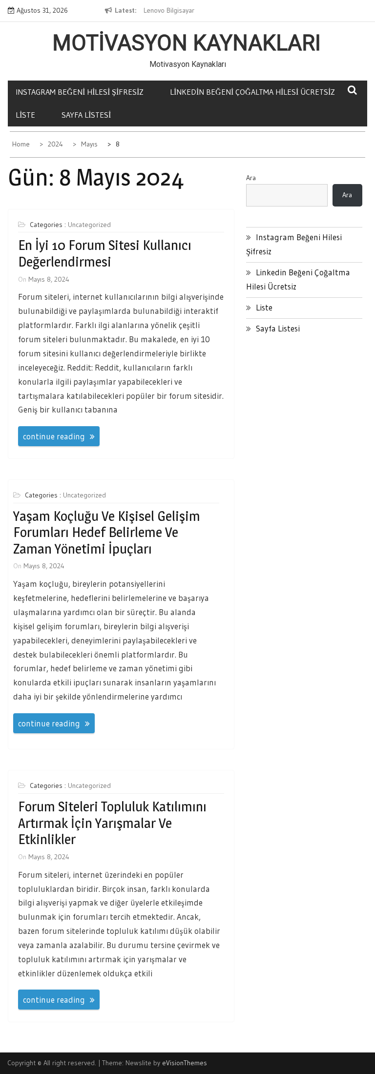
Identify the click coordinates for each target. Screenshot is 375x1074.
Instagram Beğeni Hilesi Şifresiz (80, 92)
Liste (25, 115)
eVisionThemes (184, 1062)
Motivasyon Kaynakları (186, 43)
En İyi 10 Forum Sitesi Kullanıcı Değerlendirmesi (104, 253)
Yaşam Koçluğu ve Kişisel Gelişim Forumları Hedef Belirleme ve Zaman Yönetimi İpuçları (106, 532)
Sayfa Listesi (86, 115)
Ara (251, 177)
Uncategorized (89, 224)
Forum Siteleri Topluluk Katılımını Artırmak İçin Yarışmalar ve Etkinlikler (112, 822)
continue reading (54, 436)
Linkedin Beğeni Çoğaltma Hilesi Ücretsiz (252, 92)
